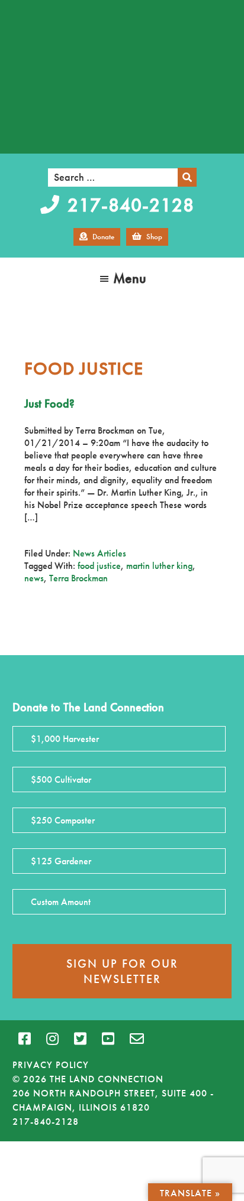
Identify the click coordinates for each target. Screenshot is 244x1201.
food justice (99, 565)
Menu (129, 278)
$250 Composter (63, 820)
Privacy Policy (50, 1065)
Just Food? (49, 403)
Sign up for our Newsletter (122, 971)
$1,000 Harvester (65, 739)
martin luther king (159, 565)
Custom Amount (61, 902)
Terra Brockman (78, 578)
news (34, 578)
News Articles (99, 553)
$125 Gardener (61, 861)
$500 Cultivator (61, 779)
